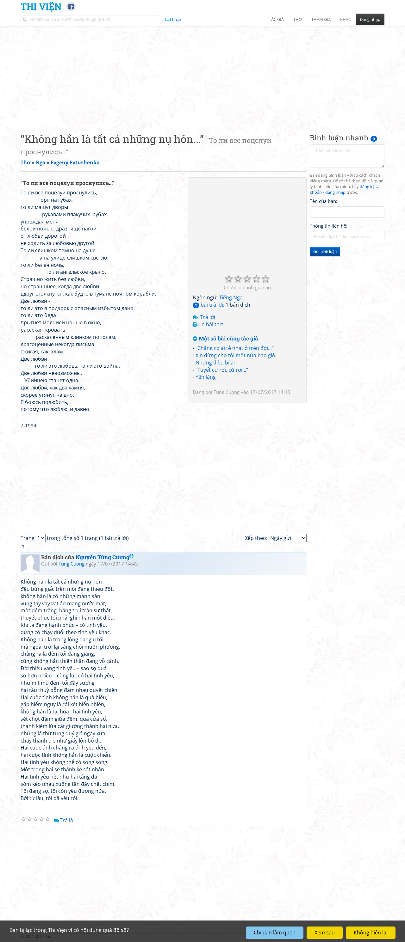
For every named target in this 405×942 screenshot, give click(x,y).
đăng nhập (335, 192)
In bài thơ (211, 324)
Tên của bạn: (323, 201)
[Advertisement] (202, 74)
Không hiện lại (371, 932)
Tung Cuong (227, 392)
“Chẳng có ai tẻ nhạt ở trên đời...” (235, 348)
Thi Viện (41, 6)
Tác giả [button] (276, 19)
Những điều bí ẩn (216, 362)
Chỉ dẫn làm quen (275, 932)
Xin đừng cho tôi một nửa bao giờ (235, 355)
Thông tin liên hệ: (328, 226)
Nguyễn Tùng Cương (102, 557)
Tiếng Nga (231, 297)
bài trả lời (209, 304)
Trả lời (207, 317)
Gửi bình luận (325, 251)
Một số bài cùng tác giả (227, 339)
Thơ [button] (297, 19)
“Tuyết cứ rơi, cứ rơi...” (222, 369)
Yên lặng (206, 376)
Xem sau (325, 932)
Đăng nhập (370, 19)
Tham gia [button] (321, 19)
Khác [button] (345, 19)
